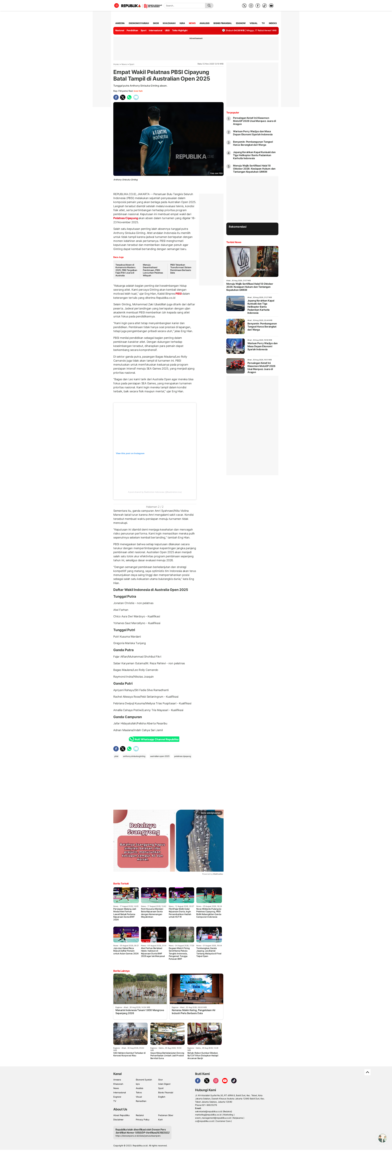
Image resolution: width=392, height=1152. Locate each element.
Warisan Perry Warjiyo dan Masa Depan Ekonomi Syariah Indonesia (253, 133)
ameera (120, 23)
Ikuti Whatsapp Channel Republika (156, 739)
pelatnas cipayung (182, 756)
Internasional (155, 30)
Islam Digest (164, 1084)
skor (156, 23)
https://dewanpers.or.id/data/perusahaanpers (138, 1135)
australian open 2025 (160, 756)
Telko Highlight (179, 30)
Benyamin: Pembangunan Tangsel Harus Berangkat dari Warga (253, 143)
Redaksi (140, 1115)
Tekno (139, 1092)
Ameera (117, 1079)
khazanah (169, 23)
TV (263, 23)
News (124, 64)
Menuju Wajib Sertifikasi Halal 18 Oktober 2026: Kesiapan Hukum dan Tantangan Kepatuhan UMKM (254, 168)
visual (254, 23)
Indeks (273, 23)
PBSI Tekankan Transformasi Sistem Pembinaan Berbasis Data (180, 268)
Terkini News (233, 242)
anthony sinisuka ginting (134, 756)
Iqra (138, 1084)
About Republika (121, 1115)
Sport (143, 30)
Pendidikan (132, 30)
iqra (182, 23)
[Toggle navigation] (116, 5)
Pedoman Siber (165, 1115)
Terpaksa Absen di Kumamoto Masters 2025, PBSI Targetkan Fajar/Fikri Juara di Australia (126, 270)
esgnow (241, 23)
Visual (139, 1096)
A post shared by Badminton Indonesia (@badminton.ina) (155, 492)
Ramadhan (141, 1101)
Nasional (119, 30)
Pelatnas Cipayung (125, 218)
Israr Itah (138, 91)
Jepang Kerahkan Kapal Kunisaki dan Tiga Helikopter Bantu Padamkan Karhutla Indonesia (254, 155)
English (161, 1096)
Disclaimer (118, 1119)
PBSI (178, 293)
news (192, 23)
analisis (204, 23)
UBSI (167, 30)
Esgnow (117, 1096)
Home (116, 64)
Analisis (139, 1088)
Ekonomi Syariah (139, 23)
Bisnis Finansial (222, 23)
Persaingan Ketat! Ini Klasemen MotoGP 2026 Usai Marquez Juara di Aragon (254, 121)
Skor (160, 1079)
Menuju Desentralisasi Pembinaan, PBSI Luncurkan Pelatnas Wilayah (153, 270)
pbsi (116, 756)
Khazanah (118, 1084)
